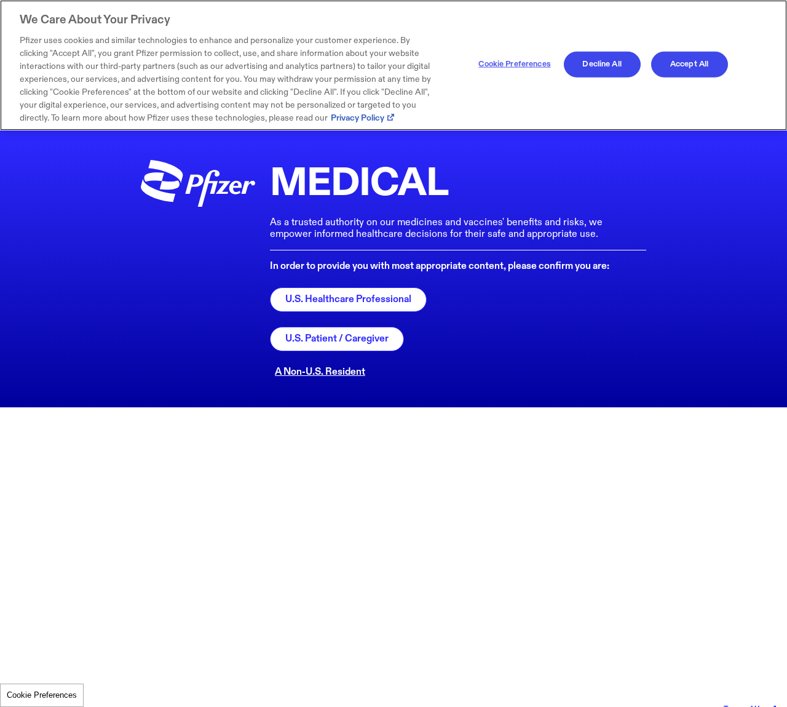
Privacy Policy (357, 118)
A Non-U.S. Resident (320, 371)
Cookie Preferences (42, 695)
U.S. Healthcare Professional (348, 299)
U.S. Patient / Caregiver (337, 338)
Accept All (689, 64)
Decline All (601, 64)
